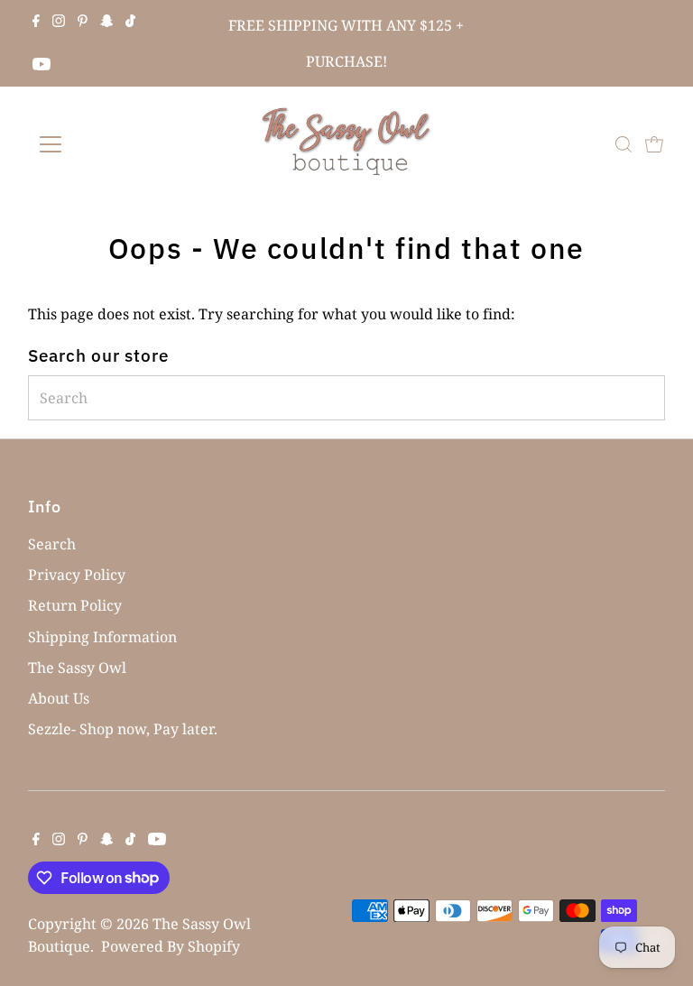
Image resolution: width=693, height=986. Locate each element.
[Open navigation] (103, 144)
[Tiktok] (130, 21)
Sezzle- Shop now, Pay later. (122, 729)
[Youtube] (41, 65)
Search (52, 544)
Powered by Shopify (170, 946)
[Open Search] (623, 144)
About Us (58, 698)
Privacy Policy (76, 575)
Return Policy (75, 605)
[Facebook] (36, 21)
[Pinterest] (82, 21)
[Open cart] (654, 144)
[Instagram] (58, 21)
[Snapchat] (107, 21)
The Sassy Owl (77, 667)
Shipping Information (102, 637)
